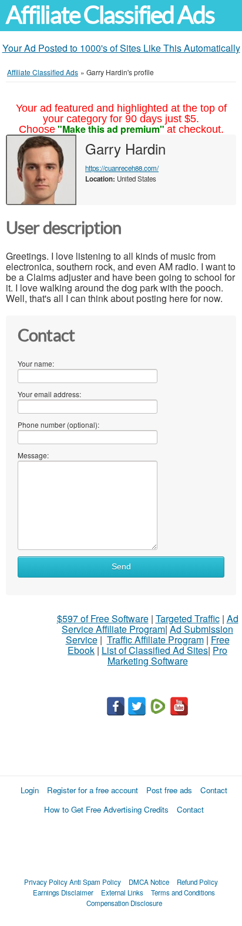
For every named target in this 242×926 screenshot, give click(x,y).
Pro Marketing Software (167, 655)
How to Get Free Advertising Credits (106, 809)
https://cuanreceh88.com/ (122, 168)
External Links (122, 892)
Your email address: (49, 394)
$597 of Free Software (103, 618)
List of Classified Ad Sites (155, 650)
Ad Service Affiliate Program (150, 624)
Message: (33, 455)
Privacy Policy (46, 882)
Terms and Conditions (183, 892)
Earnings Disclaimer (63, 892)
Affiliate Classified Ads (110, 15)
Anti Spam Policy (95, 882)
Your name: (36, 363)
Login (30, 790)
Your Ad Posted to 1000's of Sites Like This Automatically (121, 48)
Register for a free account (92, 790)
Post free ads (169, 790)
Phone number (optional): (58, 425)
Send (121, 566)
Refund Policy (197, 882)
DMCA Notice (149, 882)
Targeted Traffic (188, 618)
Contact (213, 790)
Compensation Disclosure (124, 903)
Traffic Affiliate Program (155, 639)
